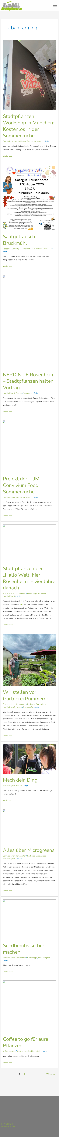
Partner (30, 141)
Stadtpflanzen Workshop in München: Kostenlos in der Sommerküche (28, 126)
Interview (42, 593)
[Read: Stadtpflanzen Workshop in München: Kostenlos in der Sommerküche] (29, 75)
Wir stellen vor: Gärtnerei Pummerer (25, 695)
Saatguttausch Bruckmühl (19, 239)
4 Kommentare (9, 1051)
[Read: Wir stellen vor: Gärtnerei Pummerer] (29, 659)
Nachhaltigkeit (20, 141)
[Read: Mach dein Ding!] (29, 759)
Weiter (50, 1074)
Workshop (38, 141)
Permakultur (28, 707)
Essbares (7, 248)
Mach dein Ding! (21, 780)
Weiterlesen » (8, 155)
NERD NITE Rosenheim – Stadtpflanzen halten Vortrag (29, 381)
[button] (55, 5)
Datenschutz (8, 1126)
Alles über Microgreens (29, 850)
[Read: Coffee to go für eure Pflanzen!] (29, 1006)
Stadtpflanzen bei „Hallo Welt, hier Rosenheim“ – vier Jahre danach (29, 578)
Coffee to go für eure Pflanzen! (25, 1042)
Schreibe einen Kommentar (14, 593)
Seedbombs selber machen (23, 948)
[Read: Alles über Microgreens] (29, 826)
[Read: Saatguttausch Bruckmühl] (29, 197)
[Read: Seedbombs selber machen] (29, 919)
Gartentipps (8, 141)
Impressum (7, 1124)
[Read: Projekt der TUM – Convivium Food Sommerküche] (29, 446)
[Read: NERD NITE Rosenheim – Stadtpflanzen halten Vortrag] (29, 321)
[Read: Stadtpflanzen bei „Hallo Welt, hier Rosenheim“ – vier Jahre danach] (29, 543)
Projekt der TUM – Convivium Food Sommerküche (23, 485)
